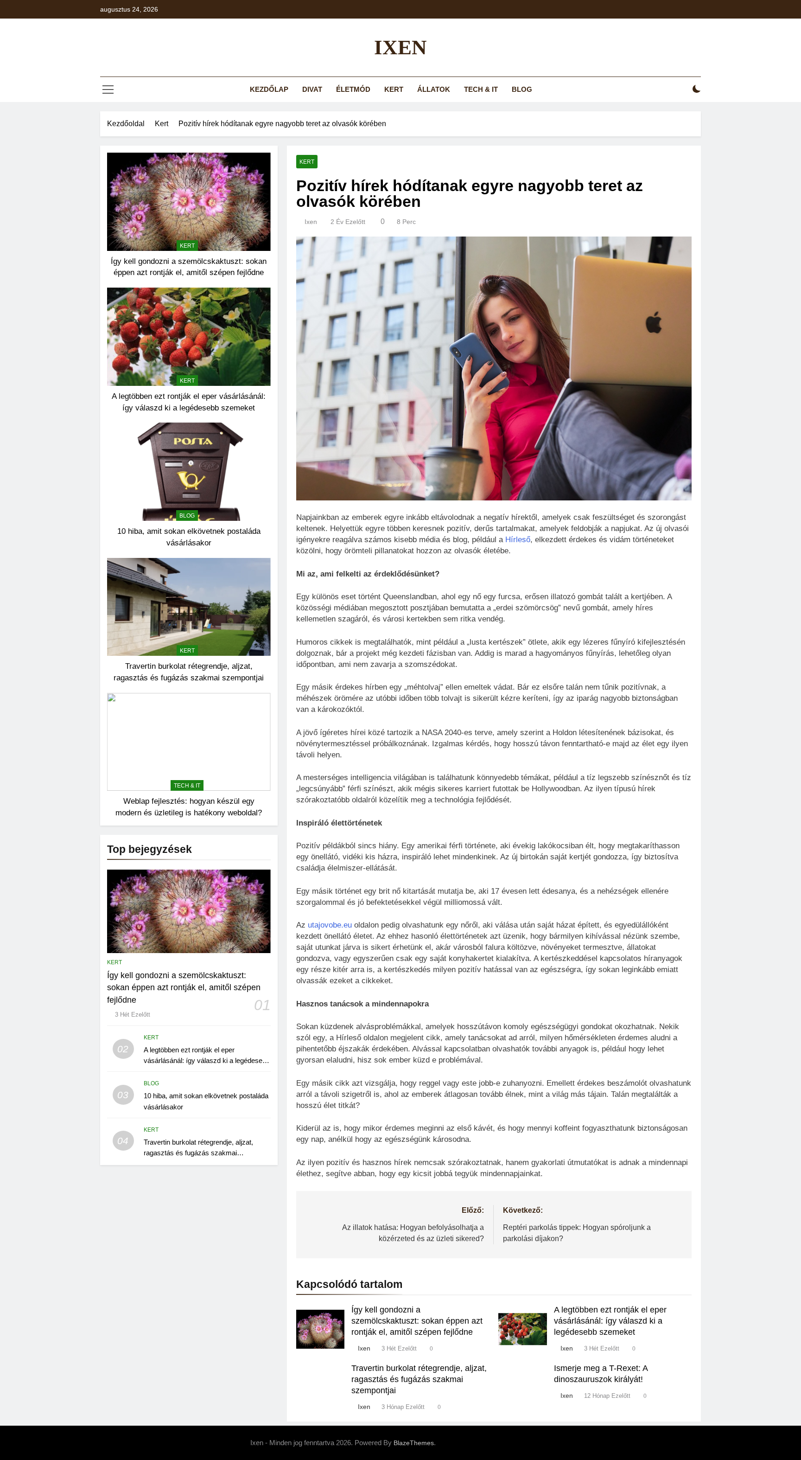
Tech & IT (481, 89)
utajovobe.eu (330, 925)
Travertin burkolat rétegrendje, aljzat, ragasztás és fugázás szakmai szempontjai (198, 1152)
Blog (522, 89)
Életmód (353, 89)
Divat (312, 89)
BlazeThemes (414, 1443)
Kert (393, 89)
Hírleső (517, 539)
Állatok (433, 89)
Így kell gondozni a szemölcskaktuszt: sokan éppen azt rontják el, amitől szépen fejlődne (184, 988)
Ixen (400, 47)
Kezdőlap (269, 89)
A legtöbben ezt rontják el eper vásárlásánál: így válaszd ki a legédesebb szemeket (207, 1060)
